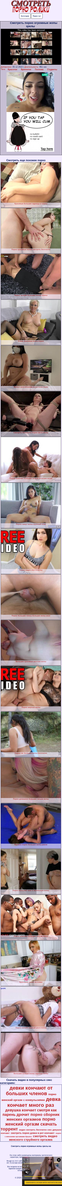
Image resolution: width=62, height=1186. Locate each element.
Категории (25, 16)
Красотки (12, 69)
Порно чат (37, 16)
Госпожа (39, 69)
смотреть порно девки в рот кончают (32, 1133)
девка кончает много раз (34, 1102)
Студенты (52, 69)
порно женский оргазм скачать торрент (29, 1124)
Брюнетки (26, 69)
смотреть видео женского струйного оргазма (33, 1137)
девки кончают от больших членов (29, 1090)
